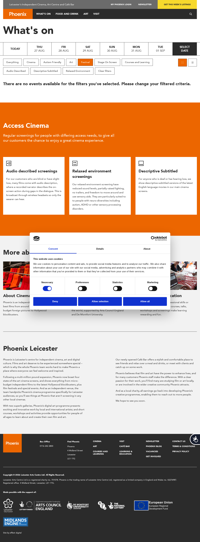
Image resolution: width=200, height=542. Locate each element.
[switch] (82, 288)
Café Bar (124, 446)
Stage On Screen (107, 62)
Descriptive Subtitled (46, 70)
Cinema (31, 62)
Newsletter (144, 4)
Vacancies (152, 451)
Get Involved (153, 456)
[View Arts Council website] (40, 505)
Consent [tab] (53, 248)
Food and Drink (67, 13)
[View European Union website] (155, 505)
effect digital (16, 533)
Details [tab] (100, 248)
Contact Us (178, 441)
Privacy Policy (180, 451)
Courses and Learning (137, 62)
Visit (96, 13)
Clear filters (104, 70)
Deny (55, 301)
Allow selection (100, 301)
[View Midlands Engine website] (15, 521)
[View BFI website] (111, 505)
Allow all (145, 301)
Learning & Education (125, 452)
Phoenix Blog (154, 446)
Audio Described (16, 70)
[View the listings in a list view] (192, 62)
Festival (85, 62)
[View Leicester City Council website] (8, 505)
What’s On (43, 13)
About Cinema (17, 295)
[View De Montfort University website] (78, 505)
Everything (12, 62)
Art (85, 13)
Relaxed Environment (78, 70)
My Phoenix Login (121, 4)
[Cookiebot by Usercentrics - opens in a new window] (153, 238)
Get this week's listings (177, 4)
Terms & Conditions (183, 446)
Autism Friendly (52, 62)
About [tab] (146, 248)
